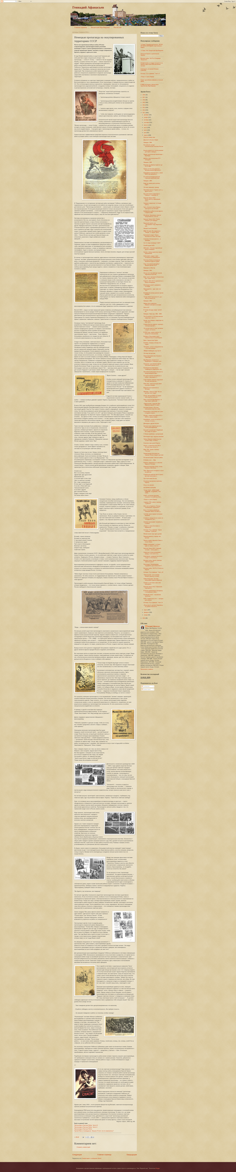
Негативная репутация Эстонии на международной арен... (153, 372)
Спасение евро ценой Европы (152, 443)
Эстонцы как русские (149, 353)
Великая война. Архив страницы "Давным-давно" (153, 561)
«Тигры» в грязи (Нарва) (147, 76)
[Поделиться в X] (90, 1137)
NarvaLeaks (118, 27)
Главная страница (80, 27)
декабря (146, 114)
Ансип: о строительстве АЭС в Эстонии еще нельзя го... (152, 446)
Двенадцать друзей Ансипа (151, 423)
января (146, 615)
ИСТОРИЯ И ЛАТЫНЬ (150, 487)
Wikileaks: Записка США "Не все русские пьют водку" (153, 392)
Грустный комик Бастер (150, 478)
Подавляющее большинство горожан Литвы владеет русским (153, 454)
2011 (144, 112)
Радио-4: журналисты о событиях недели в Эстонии (153, 463)
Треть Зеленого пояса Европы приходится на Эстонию (152, 207)
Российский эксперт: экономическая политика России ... (153, 146)
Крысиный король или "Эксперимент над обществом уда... (153, 224)
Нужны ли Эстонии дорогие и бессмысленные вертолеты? (152, 169)
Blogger (158, 1168)
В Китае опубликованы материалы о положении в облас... (153, 591)
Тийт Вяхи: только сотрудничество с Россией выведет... (153, 347)
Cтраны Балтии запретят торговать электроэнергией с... (153, 325)
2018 (144, 94)
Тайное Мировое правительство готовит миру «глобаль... (152, 439)
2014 (144, 105)
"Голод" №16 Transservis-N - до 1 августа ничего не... (153, 297)
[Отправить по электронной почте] (86, 1137)
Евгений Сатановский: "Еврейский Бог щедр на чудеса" (153, 430)
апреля (146, 135)
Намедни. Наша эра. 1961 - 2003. (153, 314)
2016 (144, 100)
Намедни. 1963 (148, 270)
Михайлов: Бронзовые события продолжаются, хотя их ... (152, 215)
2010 (144, 618)
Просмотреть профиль (147, 669)
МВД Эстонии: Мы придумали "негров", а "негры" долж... (152, 231)
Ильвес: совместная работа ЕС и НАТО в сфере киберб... (153, 416)
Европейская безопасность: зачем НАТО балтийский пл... (153, 173)
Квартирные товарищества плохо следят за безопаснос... (153, 557)
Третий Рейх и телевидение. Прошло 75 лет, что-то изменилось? (94, 1131)
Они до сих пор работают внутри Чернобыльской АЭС (153, 273)
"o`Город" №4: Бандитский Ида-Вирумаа (152, 50)
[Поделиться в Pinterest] (93, 1137)
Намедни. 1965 (148, 162)
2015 (144, 102)
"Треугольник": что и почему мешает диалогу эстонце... (152, 575)
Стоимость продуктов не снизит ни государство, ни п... (153, 518)
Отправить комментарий (83, 1147)
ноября (146, 117)
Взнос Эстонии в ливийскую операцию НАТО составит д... (152, 510)
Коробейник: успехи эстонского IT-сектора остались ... (153, 420)
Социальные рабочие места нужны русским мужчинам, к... (153, 475)
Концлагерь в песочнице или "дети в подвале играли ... (153, 412)
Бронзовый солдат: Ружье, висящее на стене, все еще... (152, 235)
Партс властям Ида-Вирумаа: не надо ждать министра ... (153, 400)
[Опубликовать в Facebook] (91, 1137)
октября (146, 120)
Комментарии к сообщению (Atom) (91, 1158)
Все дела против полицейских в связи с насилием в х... (152, 376)
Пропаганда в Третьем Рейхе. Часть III (86, 1125)
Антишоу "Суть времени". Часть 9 (153, 602)
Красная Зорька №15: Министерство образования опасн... (152, 199)
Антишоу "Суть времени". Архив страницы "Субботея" (153, 530)
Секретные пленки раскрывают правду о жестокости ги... (152, 553)
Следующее (77, 1155)
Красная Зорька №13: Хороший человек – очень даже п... (152, 549)
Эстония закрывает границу (151, 187)
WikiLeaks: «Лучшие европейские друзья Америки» (153, 248)
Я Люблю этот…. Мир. (150, 460)
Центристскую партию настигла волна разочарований (152, 426)
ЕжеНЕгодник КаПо (149, 245)
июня (145, 130)
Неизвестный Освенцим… (151, 228)
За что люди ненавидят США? (152, 243)
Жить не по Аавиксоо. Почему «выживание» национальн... (152, 506)
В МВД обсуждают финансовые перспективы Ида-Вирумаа (149, 85)
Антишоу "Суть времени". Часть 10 (153, 572)
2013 (144, 107)
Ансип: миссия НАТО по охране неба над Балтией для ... (152, 396)
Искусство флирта (149, 485)
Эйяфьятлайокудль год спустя (152, 350)
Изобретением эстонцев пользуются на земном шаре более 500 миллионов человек (152, 64)
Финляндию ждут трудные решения (153, 436)
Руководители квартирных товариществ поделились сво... (153, 368)
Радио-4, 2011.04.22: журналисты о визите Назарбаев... (153, 281)
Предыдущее (132, 1155)
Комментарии (147, 689)
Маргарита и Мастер (149, 268)
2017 (144, 97)
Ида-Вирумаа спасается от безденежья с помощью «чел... (153, 360)
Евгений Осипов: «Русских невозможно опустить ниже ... (153, 408)
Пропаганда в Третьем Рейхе (83, 1129)
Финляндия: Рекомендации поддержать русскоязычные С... (153, 565)
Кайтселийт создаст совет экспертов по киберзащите (152, 256)
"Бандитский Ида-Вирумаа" (100, 27)
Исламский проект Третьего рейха (153, 457)
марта (146, 610)
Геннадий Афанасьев (88, 7)
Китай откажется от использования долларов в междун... (153, 151)
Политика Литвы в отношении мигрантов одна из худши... (152, 260)
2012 (144, 110)
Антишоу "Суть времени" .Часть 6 (150, 73)
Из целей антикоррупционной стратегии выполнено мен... (152, 177)
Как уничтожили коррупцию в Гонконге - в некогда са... (152, 194)
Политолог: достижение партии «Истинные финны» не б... (152, 364)
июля (145, 127)
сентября (146, 122)
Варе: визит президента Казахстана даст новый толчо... (154, 277)
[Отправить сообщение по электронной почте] (83, 1137)
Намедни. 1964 (148, 180)
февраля (146, 612)
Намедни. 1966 (148, 142)
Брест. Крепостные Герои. (151, 340)
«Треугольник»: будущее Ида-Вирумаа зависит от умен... (152, 404)
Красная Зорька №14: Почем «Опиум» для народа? (152, 219)
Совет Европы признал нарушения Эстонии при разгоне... (153, 380)
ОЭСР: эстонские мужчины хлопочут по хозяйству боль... (153, 496)
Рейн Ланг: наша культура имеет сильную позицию (153, 384)
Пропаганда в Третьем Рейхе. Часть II (85, 1127)
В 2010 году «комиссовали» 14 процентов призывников (152, 333)
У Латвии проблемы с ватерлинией (153, 434)
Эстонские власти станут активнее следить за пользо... (153, 329)
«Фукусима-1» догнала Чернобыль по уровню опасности (153, 605)
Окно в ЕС (146, 307)
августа (146, 125)
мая (145, 132)
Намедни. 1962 (148, 301)
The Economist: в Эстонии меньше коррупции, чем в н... (153, 317)
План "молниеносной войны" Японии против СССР (151, 264)
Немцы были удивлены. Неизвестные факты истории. (152, 304)
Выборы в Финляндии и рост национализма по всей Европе (153, 337)
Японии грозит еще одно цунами (153, 534)
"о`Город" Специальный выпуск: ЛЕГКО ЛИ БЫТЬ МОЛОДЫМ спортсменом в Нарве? (152, 46)
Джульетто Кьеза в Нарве (151, 140)
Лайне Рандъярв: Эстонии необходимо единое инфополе (153, 579)
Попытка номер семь (149, 137)
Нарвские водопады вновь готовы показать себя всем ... (153, 467)
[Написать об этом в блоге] (88, 1137)
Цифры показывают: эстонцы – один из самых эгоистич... (152, 545)
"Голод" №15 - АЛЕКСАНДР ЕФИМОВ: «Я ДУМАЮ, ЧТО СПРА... (152, 491)
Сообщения (146, 686)
